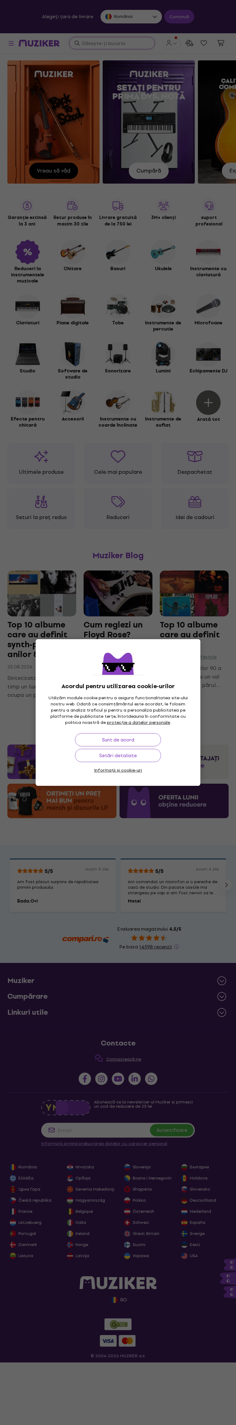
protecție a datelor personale (138, 722)
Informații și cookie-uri (118, 770)
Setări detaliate (118, 755)
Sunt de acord (118, 740)
